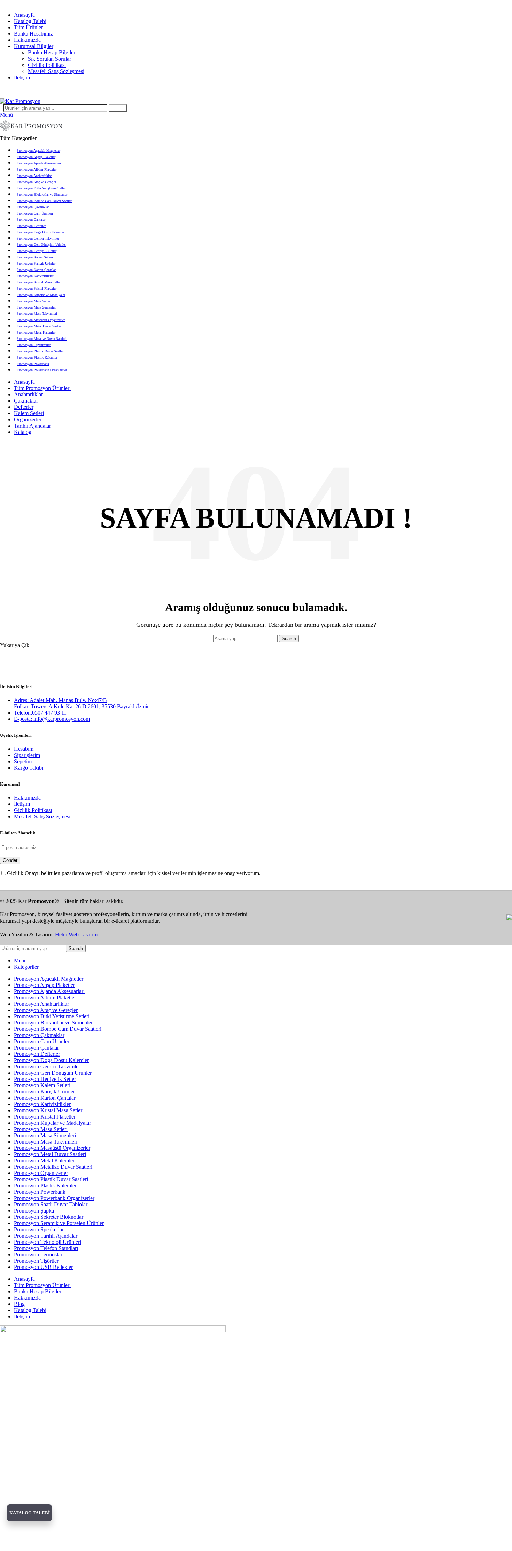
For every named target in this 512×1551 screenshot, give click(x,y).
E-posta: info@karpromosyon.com (52, 719)
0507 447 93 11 (286, 89)
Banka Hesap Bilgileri (52, 52)
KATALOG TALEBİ (29, 1512)
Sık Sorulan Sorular (49, 59)
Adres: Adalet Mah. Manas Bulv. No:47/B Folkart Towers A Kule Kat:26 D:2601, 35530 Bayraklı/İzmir (81, 703)
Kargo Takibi (28, 768)
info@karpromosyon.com (28, 3)
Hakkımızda (27, 798)
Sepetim (23, 761)
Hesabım (23, 749)
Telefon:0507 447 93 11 (40, 713)
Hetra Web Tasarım (76, 934)
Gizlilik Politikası (47, 65)
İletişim (22, 804)
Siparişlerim (27, 755)
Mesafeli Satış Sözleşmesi (56, 71)
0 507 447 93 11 (78, 3)
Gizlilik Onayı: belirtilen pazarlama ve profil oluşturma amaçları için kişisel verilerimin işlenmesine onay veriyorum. (134, 873)
